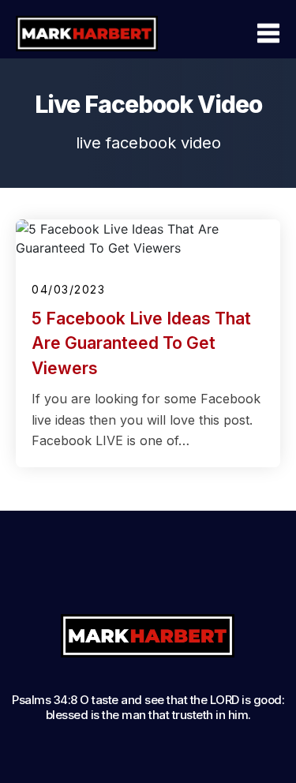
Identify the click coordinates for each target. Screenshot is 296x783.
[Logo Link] (87, 33)
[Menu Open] (233, 33)
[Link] (58, 575)
